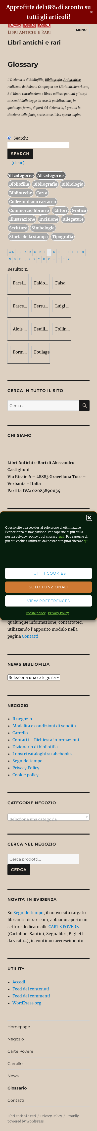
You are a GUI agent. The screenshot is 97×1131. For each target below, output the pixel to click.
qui (61, 536)
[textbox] (48, 819)
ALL (11, 252)
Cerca (19, 869)
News (13, 1075)
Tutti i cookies (48, 573)
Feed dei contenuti (30, 988)
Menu (81, 30)
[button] (89, 517)
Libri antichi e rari (34, 42)
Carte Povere (20, 1051)
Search (20, 153)
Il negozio (22, 718)
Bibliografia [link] (53, 80)
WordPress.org (26, 1002)
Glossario (17, 1088)
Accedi (18, 981)
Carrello (20, 732)
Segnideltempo (27, 760)
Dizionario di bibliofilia (35, 746)
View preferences (48, 600)
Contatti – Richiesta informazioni (45, 739)
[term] (18, 284)
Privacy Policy (58, 613)
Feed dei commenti (31, 995)
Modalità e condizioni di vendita (44, 725)
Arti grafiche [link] (72, 80)
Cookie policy (36, 613)
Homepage (18, 1026)
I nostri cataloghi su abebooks (42, 753)
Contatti (30, 636)
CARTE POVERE (63, 926)
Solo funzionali (48, 587)
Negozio (15, 1039)
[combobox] (48, 817)
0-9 (19, 252)
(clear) (17, 162)
